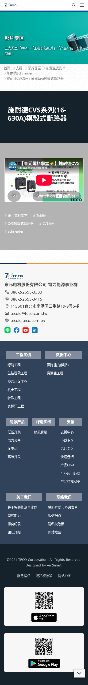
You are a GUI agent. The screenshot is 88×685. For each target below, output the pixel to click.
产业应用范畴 (70, 473)
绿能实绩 (43, 421)
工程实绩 (23, 354)
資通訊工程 (55, 373)
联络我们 (64, 497)
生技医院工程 (17, 373)
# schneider (13, 231)
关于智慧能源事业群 (22, 507)
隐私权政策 (56, 524)
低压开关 (14, 432)
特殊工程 (14, 398)
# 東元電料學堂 (15, 215)
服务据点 (54, 515)
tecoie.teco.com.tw (28, 320)
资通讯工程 (16, 406)
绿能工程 (14, 365)
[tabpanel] (44, 37)
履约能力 (14, 515)
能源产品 (17, 421)
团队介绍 (14, 532)
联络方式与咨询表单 (62, 507)
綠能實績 (40, 432)
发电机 (12, 448)
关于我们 (23, 497)
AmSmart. (54, 565)
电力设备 (14, 440)
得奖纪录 (14, 524)
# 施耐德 (39, 215)
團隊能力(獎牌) (58, 365)
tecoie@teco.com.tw (29, 313)
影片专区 (67, 448)
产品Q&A (67, 465)
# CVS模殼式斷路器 (19, 223)
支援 (70, 421)
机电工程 (14, 389)
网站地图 (54, 532)
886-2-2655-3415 (26, 299)
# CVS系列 (47, 223)
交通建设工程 (17, 381)
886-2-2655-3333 (26, 292)
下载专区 (67, 440)
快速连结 (67, 456)
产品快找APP (70, 481)
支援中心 (67, 432)
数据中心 (63, 354)
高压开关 (14, 456)
